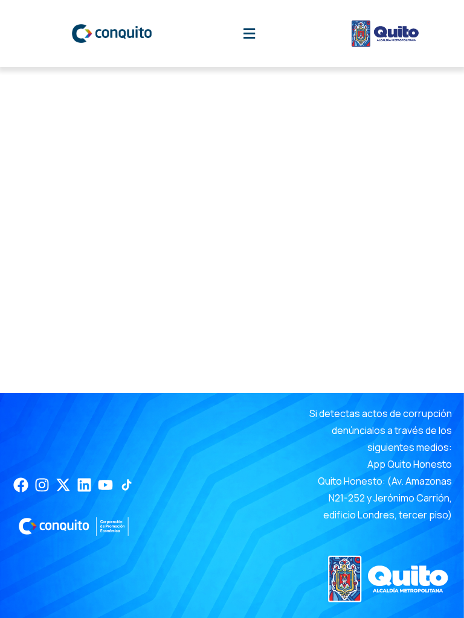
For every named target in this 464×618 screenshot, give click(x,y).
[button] (249, 33)
